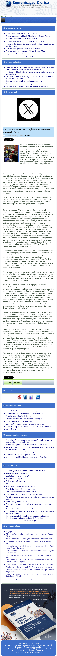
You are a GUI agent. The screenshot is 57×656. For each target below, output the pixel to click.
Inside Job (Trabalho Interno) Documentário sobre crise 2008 (29, 539)
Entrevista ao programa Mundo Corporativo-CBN (24, 413)
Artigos (31, 643)
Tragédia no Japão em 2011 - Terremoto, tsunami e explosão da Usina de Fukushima (30, 575)
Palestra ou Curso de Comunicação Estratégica (24, 419)
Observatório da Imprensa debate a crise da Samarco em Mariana (30, 556)
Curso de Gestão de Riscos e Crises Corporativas (25, 424)
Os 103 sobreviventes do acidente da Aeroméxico (25, 518)
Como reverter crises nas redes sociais (21, 492)
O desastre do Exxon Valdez (17, 481)
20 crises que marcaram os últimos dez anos (23, 484)
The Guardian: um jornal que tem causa (21, 455)
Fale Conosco (23, 643)
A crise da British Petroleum (16, 473)
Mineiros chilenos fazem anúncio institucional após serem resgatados (30, 571)
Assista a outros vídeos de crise (28, 580)
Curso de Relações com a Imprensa (19, 421)
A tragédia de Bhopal (14, 479)
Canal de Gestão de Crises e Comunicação (22, 411)
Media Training (11, 429)
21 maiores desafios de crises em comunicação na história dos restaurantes (30, 512)
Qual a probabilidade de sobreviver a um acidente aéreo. (27, 516)
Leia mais (30, 57)
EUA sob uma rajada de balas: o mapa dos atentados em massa (30, 505)
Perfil (37, 643)
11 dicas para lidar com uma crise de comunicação (25, 41)
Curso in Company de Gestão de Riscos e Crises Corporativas (30, 427)
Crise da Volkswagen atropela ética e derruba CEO (25, 51)
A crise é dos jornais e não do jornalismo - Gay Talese (26, 445)
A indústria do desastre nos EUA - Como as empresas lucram (29, 567)
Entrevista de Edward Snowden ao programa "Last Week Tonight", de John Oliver (30, 547)
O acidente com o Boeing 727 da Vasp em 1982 (24, 494)
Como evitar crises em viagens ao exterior (22, 33)
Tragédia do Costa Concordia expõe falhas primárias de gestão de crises (30, 45)
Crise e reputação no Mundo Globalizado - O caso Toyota (28, 36)
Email (27, 135)
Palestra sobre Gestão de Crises (18, 416)
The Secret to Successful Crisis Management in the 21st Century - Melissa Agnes (30, 561)
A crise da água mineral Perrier (17, 502)
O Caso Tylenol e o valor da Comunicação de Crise (25, 471)
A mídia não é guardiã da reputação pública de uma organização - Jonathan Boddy (30, 441)
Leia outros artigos (30, 460)
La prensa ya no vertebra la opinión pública (22, 452)
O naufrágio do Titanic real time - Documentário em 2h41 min (29, 564)
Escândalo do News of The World (18, 476)
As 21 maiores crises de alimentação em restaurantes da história (30, 498)
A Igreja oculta (11, 532)
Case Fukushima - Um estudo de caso (20, 489)
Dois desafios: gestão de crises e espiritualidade (24, 49)
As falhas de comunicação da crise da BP (22, 39)
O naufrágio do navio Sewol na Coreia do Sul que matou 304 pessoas (30, 542)
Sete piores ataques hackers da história (21, 487)
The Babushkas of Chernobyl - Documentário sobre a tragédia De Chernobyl (30, 552)
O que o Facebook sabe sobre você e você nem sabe (26, 54)
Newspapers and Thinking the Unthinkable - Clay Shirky (27, 457)
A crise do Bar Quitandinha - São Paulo (21, 509)
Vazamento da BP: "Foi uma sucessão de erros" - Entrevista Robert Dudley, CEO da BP (30, 448)
